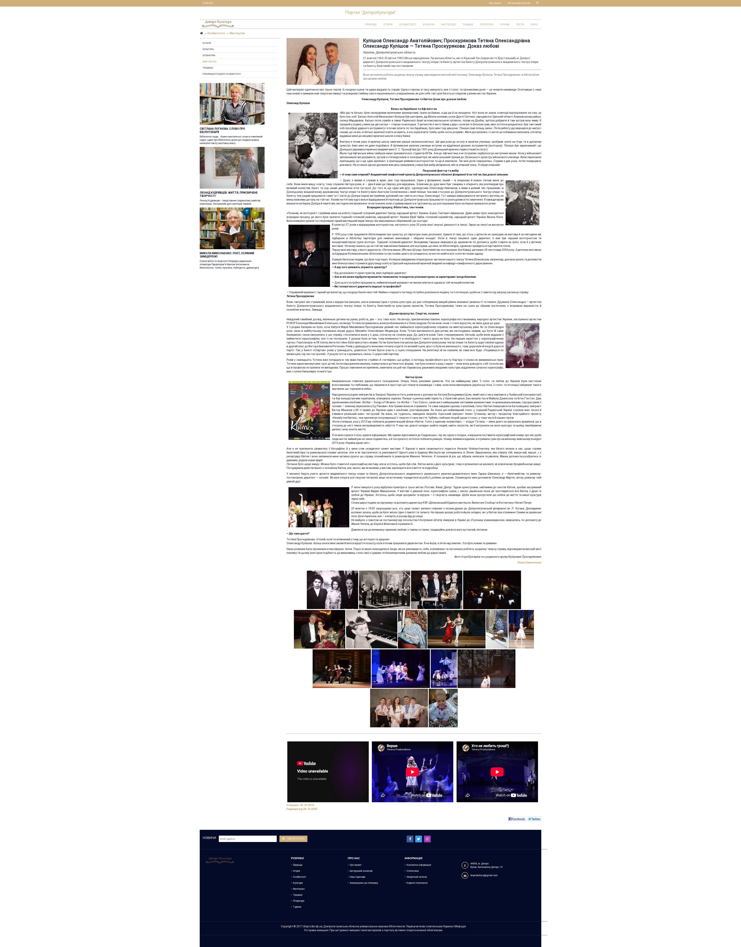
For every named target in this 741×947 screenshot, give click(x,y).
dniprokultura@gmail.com (484, 875)
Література (209, 55)
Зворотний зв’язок (417, 877)
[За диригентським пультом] (492, 589)
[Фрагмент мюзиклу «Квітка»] (486, 668)
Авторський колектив (519, 3)
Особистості (299, 877)
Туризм (297, 906)
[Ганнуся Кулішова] (443, 707)
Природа (297, 865)
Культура (208, 49)
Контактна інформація (419, 865)
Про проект (495, 3)
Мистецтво (210, 61)
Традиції (208, 68)
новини (209, 838)
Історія (207, 43)
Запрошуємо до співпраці (364, 883)
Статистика (413, 871)
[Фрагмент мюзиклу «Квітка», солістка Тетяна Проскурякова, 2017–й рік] (444, 668)
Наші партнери (357, 877)
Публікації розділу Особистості (222, 74)
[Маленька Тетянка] (371, 628)
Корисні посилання (417, 883)
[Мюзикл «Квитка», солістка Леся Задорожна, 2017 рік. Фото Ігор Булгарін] (401, 668)
